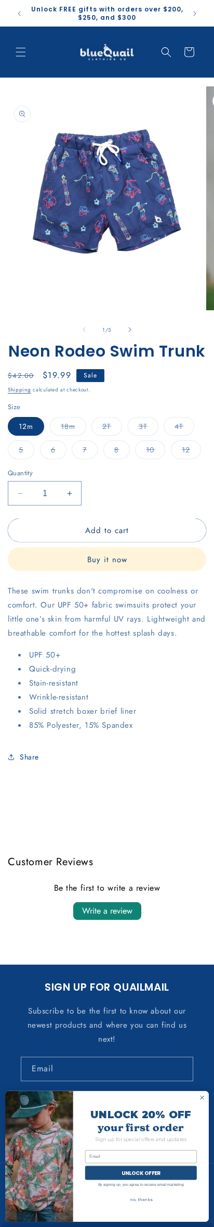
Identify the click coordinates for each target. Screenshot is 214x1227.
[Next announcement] (194, 13)
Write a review (107, 911)
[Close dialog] (202, 1098)
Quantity (20, 473)
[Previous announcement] (19, 13)
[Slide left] (84, 329)
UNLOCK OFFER (141, 1173)
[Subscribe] (181, 1069)
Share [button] (29, 757)
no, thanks (141, 1199)
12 (191, 451)
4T (184, 428)
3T (148, 428)
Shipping (19, 390)
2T (112, 428)
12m (26, 426)
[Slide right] (129, 329)
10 (155, 451)
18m (73, 428)
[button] (20, 52)
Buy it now (107, 559)
